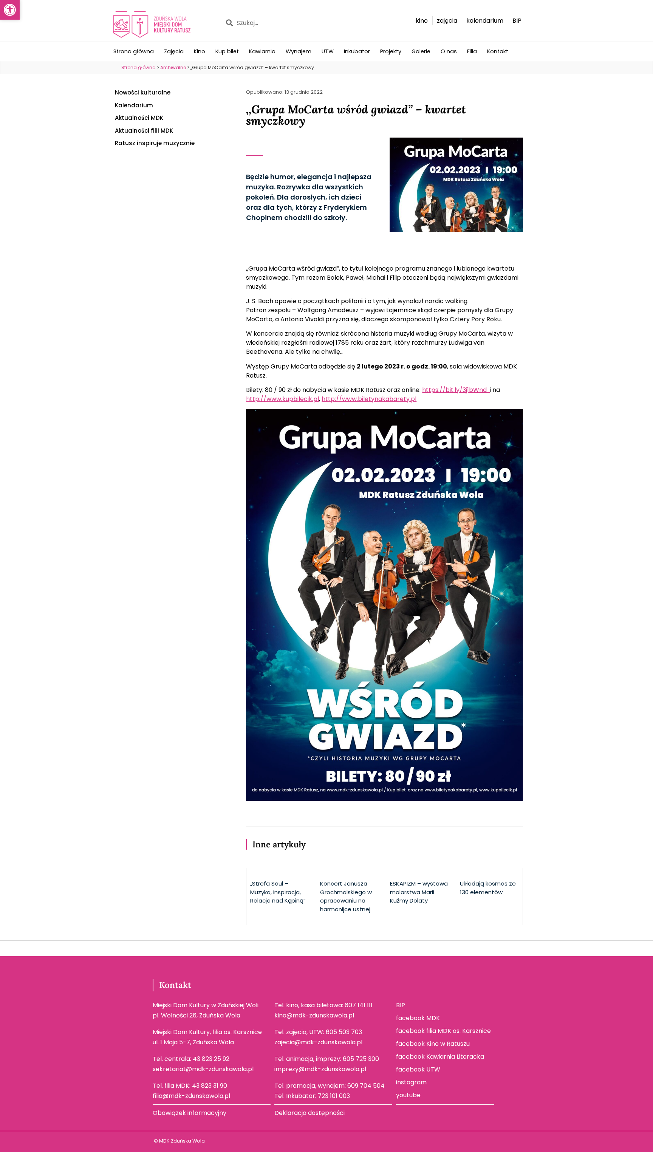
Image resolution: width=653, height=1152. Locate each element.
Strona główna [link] (133, 51)
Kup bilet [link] (227, 51)
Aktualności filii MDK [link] (144, 131)
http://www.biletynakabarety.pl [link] (369, 399)
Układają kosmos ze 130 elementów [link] (488, 887)
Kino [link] (199, 51)
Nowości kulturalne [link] (142, 92)
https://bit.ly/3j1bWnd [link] (456, 390)
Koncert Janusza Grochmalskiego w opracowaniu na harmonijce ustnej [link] (346, 896)
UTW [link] (328, 51)
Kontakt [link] (497, 51)
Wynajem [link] (298, 51)
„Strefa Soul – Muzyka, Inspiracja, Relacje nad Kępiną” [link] (278, 891)
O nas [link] (449, 51)
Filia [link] (472, 51)
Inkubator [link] (357, 51)
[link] (10, 10)
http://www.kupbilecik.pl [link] (282, 399)
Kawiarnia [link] (262, 51)
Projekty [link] (390, 51)
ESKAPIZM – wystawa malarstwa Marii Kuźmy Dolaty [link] (419, 891)
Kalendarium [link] (134, 105)
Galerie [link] (421, 51)
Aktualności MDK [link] (139, 118)
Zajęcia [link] (174, 51)
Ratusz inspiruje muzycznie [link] (155, 143)
